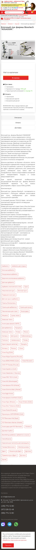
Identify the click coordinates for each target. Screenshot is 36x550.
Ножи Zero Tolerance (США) (11, 406)
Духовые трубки (7, 430)
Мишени (5, 315)
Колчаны (5, 336)
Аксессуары (25, 311)
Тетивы (18, 332)
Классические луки (8, 291)
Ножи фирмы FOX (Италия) (10, 385)
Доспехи (23, 455)
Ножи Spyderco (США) (9, 369)
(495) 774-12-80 (7, 506)
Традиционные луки (8, 295)
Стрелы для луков (25, 307)
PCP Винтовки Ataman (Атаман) (12, 422)
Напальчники (15, 340)
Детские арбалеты (8, 282)
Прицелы (18, 328)
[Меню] (2, 12)
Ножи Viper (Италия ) (8, 402)
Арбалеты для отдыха (19, 266)
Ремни (26, 332)
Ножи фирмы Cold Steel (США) (11, 398)
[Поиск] (22, 12)
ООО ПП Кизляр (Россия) (10, 365)
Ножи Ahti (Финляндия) (9, 381)
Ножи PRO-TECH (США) (9, 377)
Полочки (5, 340)
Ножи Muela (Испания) (9, 410)
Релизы (13, 348)
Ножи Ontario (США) (25, 402)
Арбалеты (5, 266)
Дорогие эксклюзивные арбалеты (13, 278)
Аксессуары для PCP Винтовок (12, 426)
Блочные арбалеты (8, 270)
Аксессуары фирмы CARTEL (11, 323)
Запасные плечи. (7, 319)
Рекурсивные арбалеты (9, 274)
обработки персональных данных (14, 540)
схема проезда (23, 15)
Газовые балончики (8, 447)
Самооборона (6, 439)
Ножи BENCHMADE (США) (10, 361)
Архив (4, 459)
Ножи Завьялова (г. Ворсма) (11, 373)
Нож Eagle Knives (7, 393)
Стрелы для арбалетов (9, 307)
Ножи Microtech (27, 361)
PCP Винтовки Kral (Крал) (10, 418)
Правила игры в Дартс (9, 455)
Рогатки (28, 426)
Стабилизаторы (26, 336)
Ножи (21, 348)
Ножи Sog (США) (7, 352)
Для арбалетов (7, 328)
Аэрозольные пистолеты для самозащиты (15, 443)
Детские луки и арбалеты (10, 299)
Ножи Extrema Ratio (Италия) (11, 389)
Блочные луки (22, 291)
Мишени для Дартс (15, 451)
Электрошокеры (23, 447)
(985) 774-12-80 (7, 513)
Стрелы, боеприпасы (9, 303)
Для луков (14, 336)
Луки (26, 286)
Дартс (4, 451)
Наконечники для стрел (9, 311)
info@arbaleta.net (9, 497)
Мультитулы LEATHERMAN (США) (12, 414)
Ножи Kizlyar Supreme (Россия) (12, 356)
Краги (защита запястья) (9, 344)
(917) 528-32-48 (7, 509)
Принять (8, 545)
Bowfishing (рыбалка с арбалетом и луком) (15, 435)
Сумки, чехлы (15, 315)
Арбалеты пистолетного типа (11, 286)
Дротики (28, 451)
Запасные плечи (7, 332)
